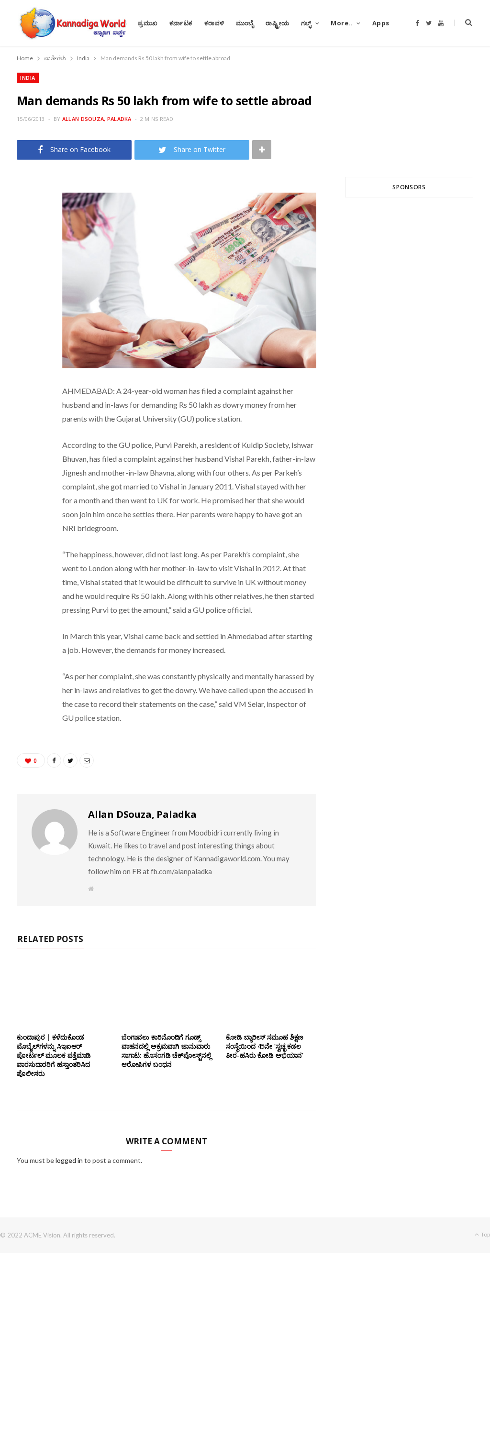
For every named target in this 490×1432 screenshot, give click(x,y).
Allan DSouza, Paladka (97, 118)
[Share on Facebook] (29, 215)
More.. (342, 23)
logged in (69, 1160)
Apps (381, 23)
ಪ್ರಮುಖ (148, 23)
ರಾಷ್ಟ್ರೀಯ (278, 23)
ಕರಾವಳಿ (214, 23)
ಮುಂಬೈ (245, 23)
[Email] (29, 263)
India (27, 77)
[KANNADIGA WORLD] (72, 23)
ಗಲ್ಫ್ (306, 23)
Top (485, 1234)
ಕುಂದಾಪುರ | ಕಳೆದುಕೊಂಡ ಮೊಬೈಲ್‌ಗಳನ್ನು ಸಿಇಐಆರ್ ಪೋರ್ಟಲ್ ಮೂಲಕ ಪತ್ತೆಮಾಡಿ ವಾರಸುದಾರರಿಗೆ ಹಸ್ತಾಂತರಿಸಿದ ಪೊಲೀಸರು (54, 1055)
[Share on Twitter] (29, 239)
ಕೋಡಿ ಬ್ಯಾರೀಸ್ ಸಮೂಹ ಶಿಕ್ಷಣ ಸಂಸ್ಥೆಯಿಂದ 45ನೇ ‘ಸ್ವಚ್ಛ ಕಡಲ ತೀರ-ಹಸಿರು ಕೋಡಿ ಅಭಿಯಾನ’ (265, 1046)
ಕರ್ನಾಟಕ (181, 23)
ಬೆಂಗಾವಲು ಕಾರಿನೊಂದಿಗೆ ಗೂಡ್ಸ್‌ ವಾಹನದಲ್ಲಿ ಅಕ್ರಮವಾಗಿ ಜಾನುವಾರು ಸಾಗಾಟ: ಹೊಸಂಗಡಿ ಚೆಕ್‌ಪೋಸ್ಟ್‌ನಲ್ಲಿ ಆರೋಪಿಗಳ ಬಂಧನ (167, 1050)
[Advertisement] (409, 312)
